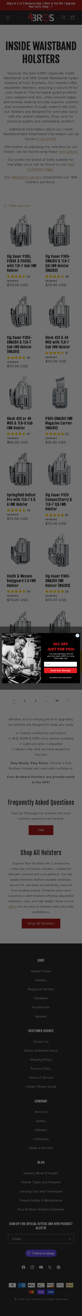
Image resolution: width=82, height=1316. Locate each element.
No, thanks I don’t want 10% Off (60, 677)
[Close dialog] (77, 635)
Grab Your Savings (60, 670)
